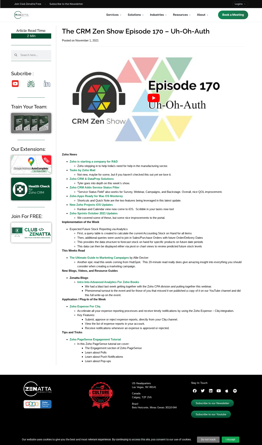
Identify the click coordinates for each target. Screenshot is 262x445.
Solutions (134, 15)
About (201, 15)
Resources (180, 15)
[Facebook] (195, 391)
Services (112, 15)
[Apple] (227, 391)
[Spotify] (235, 391)
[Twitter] (203, 391)
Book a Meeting (233, 15)
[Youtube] (219, 391)
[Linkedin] (211, 391)
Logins (239, 3)
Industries (157, 15)
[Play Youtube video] (153, 97)
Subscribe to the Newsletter (66, 3)
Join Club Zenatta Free (27, 3)
